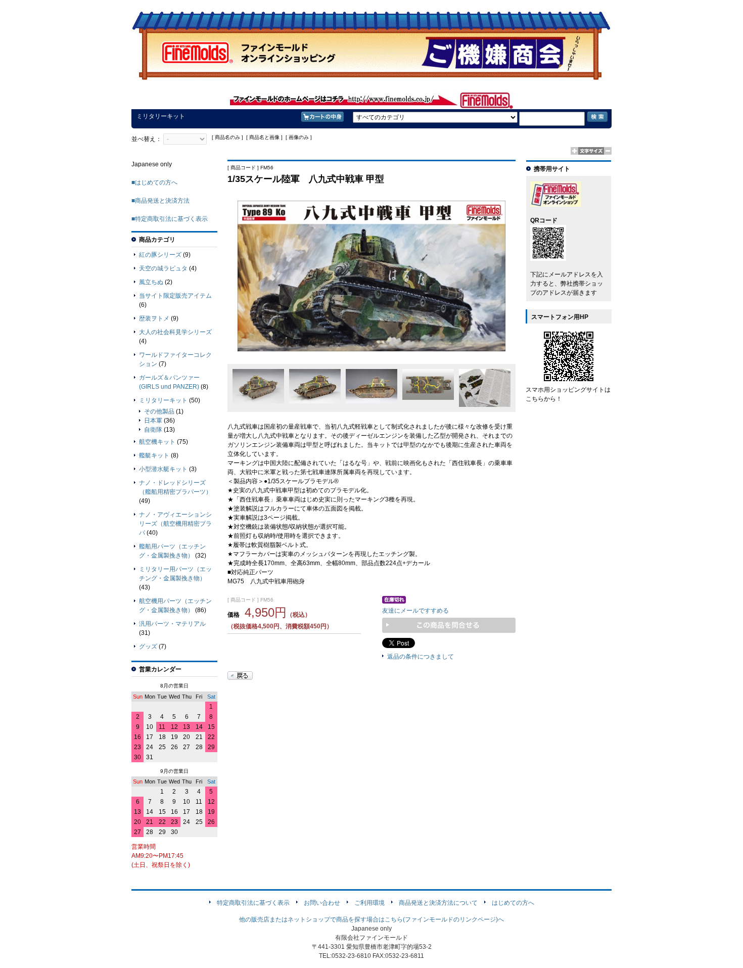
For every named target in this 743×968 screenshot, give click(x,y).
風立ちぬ (151, 282)
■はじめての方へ (154, 182)
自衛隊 (153, 429)
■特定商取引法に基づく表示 (169, 218)
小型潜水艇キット (163, 469)
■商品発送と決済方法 (160, 200)
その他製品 (159, 411)
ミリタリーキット (163, 400)
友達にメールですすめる (415, 610)
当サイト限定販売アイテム (175, 295)
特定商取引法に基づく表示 (253, 902)
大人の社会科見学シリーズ (175, 332)
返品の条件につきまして (420, 656)
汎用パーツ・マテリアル (172, 623)
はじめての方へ (513, 902)
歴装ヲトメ (154, 318)
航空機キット (157, 441)
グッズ (148, 646)
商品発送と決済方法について (438, 902)
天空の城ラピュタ (163, 268)
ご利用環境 (369, 902)
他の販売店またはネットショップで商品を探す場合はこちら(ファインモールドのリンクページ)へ (371, 919)
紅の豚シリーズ (160, 254)
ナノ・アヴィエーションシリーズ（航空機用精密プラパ (175, 523)
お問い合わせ (322, 902)
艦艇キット (154, 455)
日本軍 (153, 420)
